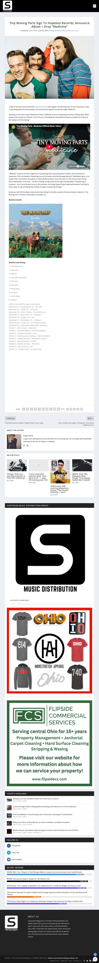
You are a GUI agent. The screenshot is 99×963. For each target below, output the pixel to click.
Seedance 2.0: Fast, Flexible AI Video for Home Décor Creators (36, 799)
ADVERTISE (63, 961)
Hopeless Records (40, 107)
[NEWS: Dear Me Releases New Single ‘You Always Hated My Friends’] (82, 465)
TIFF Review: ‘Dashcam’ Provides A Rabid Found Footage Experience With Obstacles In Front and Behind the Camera (47, 893)
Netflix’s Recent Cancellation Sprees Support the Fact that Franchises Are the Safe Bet (45, 830)
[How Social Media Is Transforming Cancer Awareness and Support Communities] (9, 815)
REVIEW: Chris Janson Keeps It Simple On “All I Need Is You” (28, 879)
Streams (58, 30)
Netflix (30, 832)
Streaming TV (36, 832)
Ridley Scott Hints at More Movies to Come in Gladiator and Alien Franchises (41, 822)
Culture (24, 801)
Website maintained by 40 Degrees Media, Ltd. (63, 958)
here (45, 195)
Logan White (33, 30)
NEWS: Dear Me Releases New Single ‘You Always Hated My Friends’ (81, 477)
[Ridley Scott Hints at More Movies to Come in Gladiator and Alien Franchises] (9, 823)
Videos (63, 30)
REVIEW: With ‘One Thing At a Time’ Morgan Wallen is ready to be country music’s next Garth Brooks (44, 872)
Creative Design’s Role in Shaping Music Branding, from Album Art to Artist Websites (44, 807)
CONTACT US (77, 961)
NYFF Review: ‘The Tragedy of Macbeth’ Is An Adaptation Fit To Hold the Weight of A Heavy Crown (44, 886)
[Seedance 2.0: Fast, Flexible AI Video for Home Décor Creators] (9, 799)
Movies (30, 824)
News (52, 30)
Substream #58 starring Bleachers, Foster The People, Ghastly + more (59, 489)
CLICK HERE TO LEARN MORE (19, 600)
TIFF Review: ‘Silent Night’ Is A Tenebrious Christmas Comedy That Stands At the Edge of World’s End (45, 901)
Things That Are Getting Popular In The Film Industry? (16, 476)
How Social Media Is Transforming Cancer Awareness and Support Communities (42, 814)
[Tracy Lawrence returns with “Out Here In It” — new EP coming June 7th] (39, 465)
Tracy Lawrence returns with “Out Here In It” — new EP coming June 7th (38, 477)
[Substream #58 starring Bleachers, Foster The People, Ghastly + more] (60, 471)
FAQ (70, 961)
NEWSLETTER (54, 961)
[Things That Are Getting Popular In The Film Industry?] (17, 465)
